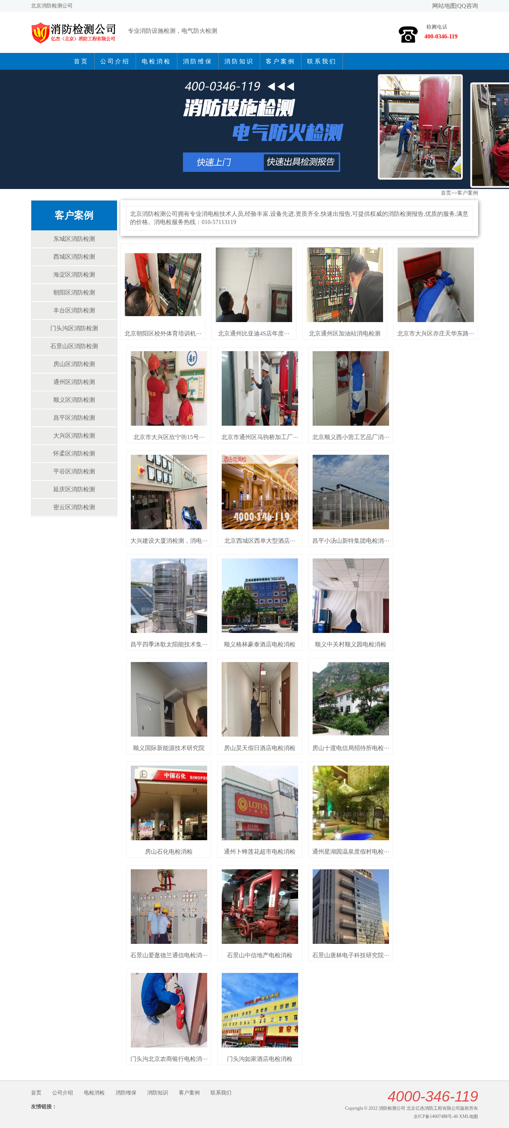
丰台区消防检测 (74, 310)
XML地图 (468, 1116)
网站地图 (444, 6)
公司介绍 (115, 61)
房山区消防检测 (74, 364)
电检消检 (156, 61)
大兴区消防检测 (74, 435)
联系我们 (322, 61)
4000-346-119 (433, 1096)
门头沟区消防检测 (74, 328)
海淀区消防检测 (74, 274)
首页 (81, 61)
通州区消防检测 (74, 382)
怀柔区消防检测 (74, 453)
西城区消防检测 (74, 256)
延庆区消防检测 (74, 489)
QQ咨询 (467, 6)
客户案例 (280, 61)
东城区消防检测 (74, 239)
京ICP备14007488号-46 (436, 1116)
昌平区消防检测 (74, 418)
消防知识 (239, 61)
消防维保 (198, 61)
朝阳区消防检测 (74, 292)
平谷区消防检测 (74, 471)
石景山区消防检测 (74, 346)
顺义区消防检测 (74, 400)
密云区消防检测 (74, 507)
